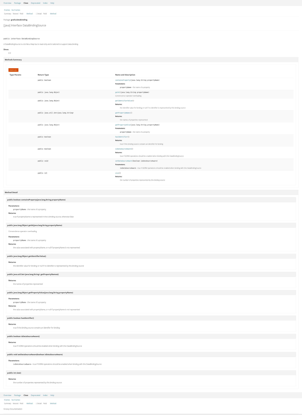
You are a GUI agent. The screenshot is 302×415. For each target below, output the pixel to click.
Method (30, 13)
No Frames (16, 10)
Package (17, 3)
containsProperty (122, 80)
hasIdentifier (121, 137)
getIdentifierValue (123, 101)
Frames (7, 10)
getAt (117, 92)
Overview (7, 3)
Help (52, 3)
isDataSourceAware (123, 149)
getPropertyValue (122, 125)
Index (45, 3)
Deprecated (35, 3)
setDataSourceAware (123, 161)
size (117, 173)
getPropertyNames (122, 113)
